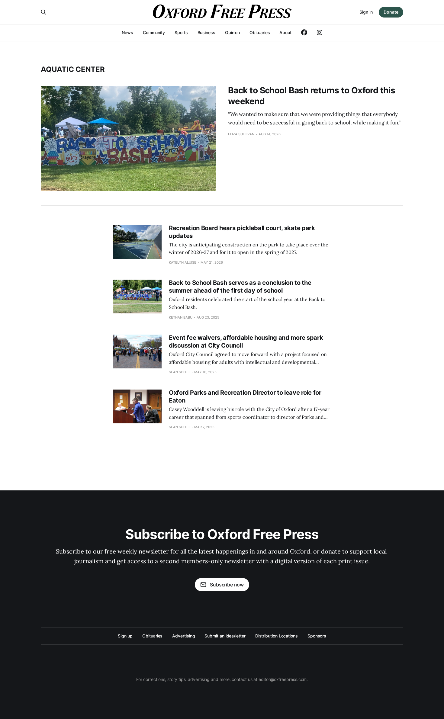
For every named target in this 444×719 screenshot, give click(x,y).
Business (206, 32)
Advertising (183, 635)
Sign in (366, 11)
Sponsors (316, 635)
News (127, 32)
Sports (181, 32)
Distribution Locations (276, 635)
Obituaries (259, 32)
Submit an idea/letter (224, 635)
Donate (391, 11)
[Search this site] (43, 12)
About (285, 32)
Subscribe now (227, 585)
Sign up (125, 635)
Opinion (232, 32)
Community (154, 32)
